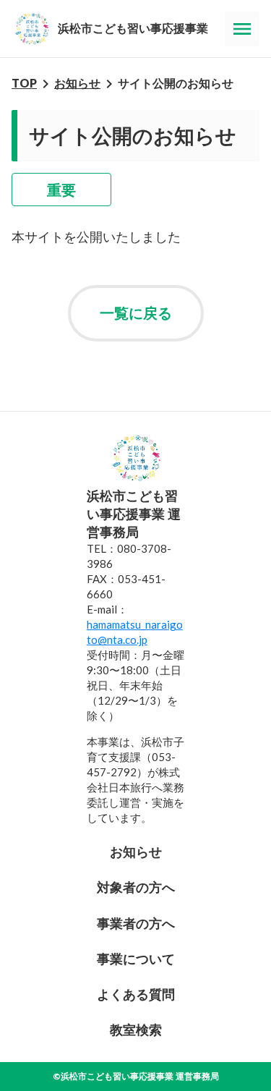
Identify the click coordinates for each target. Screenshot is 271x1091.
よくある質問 (136, 994)
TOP (24, 83)
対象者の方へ (136, 887)
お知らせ (77, 83)
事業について (136, 959)
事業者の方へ (136, 923)
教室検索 (136, 1029)
